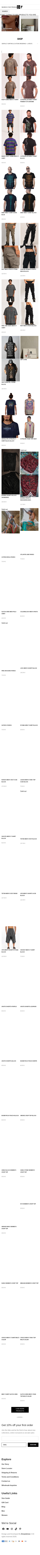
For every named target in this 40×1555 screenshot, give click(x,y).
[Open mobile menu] (3, 7)
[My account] (31, 7)
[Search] (34, 7)
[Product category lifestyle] (29, 23)
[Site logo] (20, 7)
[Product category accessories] (10, 23)
